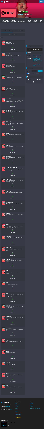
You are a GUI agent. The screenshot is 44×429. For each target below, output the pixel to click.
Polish (34, 64)
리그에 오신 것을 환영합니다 (11, 167)
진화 (7, 282)
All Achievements (6, 30)
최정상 (7, 270)
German (38, 59)
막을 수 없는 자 (9, 259)
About (17, 408)
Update (40, 70)
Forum (31, 14)
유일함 (7, 373)
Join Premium (18, 417)
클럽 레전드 (8, 133)
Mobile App (18, 405)
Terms (17, 416)
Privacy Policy (18, 414)
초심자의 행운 (8, 236)
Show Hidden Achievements (34, 73)
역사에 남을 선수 (9, 328)
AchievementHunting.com (35, 408)
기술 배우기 (8, 191)
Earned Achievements (19, 30)
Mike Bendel (7, 406)
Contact (17, 409)
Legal (17, 411)
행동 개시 (8, 224)
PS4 (39, 55)
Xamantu (6, 407)
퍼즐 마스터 (8, 179)
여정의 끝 (8, 362)
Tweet (40, 79)
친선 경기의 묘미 (9, 110)
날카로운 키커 (8, 42)
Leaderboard (26, 14)
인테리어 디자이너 (9, 98)
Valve (11, 409)
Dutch (37, 60)
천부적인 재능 (8, 65)
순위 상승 (8, 145)
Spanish (34, 59)
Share (36, 81)
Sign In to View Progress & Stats (35, 49)
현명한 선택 (8, 247)
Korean (34, 61)
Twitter (31, 405)
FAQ (16, 403)
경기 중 (7, 351)
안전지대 (8, 305)
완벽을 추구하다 (9, 53)
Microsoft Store (36, 56)
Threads (31, 403)
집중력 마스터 (8, 76)
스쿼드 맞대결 (8, 88)
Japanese (35, 58)
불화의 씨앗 (8, 121)
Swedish (39, 62)
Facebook (31, 406)
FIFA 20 (19, 12)
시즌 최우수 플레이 (9, 202)
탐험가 (7, 293)
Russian (40, 60)
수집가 (7, 385)
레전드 (7, 340)
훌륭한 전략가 (8, 156)
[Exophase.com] (6, 2)
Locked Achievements (13, 34)
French (38, 58)
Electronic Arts (36, 55)
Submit (31, 79)
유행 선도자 (8, 316)
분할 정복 (8, 213)
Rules (17, 406)
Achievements (20, 14)
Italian (34, 60)
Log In (41, 1)
